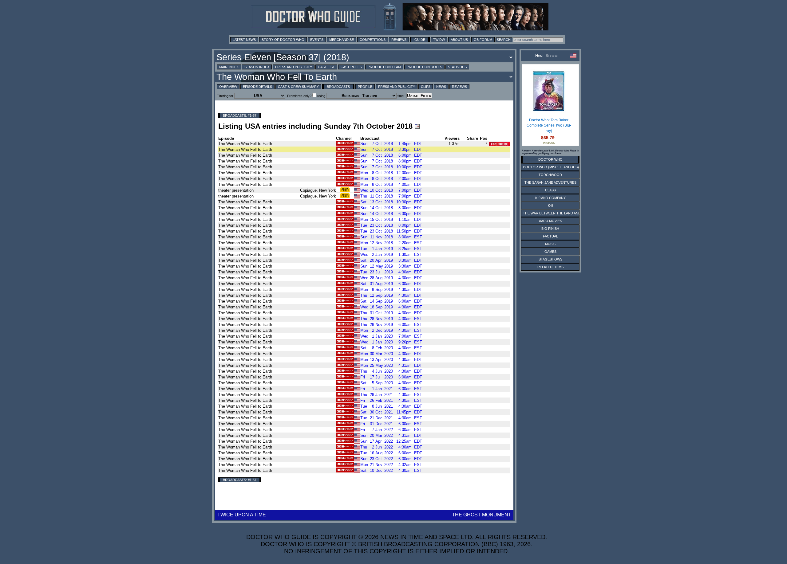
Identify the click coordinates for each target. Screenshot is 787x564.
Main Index (229, 67)
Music (550, 244)
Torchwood (550, 175)
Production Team (384, 67)
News (441, 86)
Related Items (550, 267)
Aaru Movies (550, 221)
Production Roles (424, 67)
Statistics (457, 67)
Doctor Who (550, 159)
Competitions (373, 39)
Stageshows (550, 259)
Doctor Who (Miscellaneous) (551, 167)
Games (550, 251)
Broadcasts (338, 86)
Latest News (244, 39)
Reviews (398, 39)
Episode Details (257, 86)
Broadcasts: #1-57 (239, 115)
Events (316, 39)
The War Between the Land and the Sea (559, 213)
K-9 (550, 205)
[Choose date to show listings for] (417, 126)
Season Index (256, 67)
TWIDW (439, 39)
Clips (425, 86)
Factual (550, 236)
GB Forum (483, 39)
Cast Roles (351, 67)
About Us (459, 39)
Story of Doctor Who (283, 39)
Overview (228, 86)
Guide (419, 39)
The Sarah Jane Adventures (550, 182)
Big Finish (550, 228)
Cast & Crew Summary (298, 86)
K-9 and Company (550, 198)
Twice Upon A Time (241, 514)
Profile (365, 86)
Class (550, 190)
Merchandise (341, 39)
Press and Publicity (293, 67)
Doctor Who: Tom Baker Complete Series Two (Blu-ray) (549, 125)
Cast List (326, 67)
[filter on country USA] (357, 143)
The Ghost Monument (481, 514)
